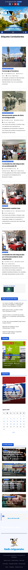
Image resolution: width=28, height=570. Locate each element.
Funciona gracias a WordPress (10, 555)
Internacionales (22, 563)
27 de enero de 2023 (8, 261)
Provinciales (5, 563)
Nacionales (16, 355)
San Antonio (5, 252)
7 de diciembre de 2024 (9, 73)
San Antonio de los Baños (8, 68)
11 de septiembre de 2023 (9, 168)
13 (14, 421)
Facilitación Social (19, 567)
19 (10, 424)
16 (23, 421)
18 (7, 424)
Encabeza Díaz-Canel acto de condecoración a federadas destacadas (13, 483)
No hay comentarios (13, 75)
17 (4, 424)
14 (17, 421)
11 (7, 421)
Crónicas (6, 450)
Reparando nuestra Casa (11, 208)
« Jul (13, 432)
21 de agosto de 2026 (10, 456)
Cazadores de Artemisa (9, 390)
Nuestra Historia (15, 560)
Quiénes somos (7, 560)
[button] (23, 32)
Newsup (22, 555)
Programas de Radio (13, 563)
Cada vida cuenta (10, 499)
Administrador (19, 120)
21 (17, 424)
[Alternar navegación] (13, 32)
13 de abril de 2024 (8, 120)
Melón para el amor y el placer (10, 309)
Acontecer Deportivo (8, 388)
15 (20, 421)
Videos (6, 567)
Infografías (11, 567)
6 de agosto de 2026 (10, 361)
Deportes (17, 390)
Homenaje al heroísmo (10, 71)
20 (14, 424)
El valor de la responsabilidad (10, 321)
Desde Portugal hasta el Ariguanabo (12, 331)
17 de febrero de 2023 (9, 211)
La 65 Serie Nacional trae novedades (13, 467)
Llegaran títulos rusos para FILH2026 (12, 358)
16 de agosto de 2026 (10, 396)
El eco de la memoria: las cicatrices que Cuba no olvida (13, 454)
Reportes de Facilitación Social (10, 326)
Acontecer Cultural (8, 355)
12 (10, 421)
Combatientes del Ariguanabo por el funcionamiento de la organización (13, 257)
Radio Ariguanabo (14, 27)
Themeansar (14, 557)
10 (4, 421)
